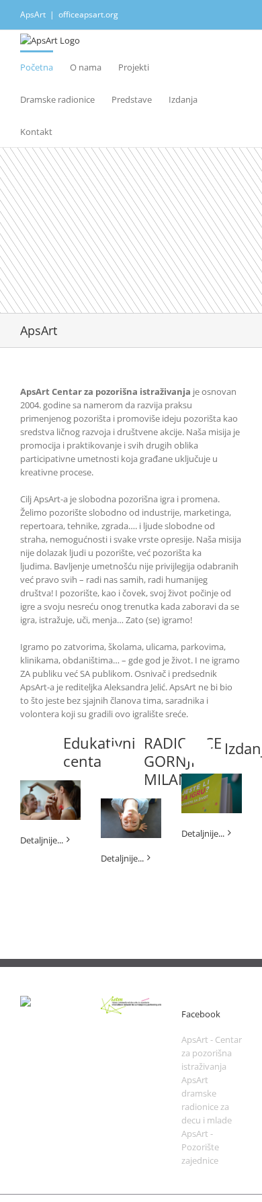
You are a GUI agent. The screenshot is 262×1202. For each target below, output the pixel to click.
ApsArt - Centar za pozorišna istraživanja (211, 1052)
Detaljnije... (41, 840)
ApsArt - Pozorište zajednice (200, 1146)
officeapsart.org (88, 14)
